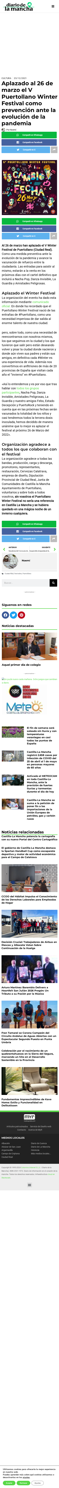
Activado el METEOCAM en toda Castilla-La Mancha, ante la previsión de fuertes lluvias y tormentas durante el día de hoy (42, 784)
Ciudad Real (7, 1157)
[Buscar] (53, 583)
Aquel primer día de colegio (21, 664)
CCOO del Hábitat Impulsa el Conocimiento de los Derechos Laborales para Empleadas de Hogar (29, 899)
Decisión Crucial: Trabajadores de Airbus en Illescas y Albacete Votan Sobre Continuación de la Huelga (29, 945)
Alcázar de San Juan (11, 1147)
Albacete (6, 1143)
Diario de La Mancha (40, 1147)
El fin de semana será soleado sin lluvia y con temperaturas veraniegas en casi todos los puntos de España (42, 735)
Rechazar (23, 1483)
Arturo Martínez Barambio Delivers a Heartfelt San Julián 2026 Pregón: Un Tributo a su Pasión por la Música (25, 990)
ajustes (26, 1477)
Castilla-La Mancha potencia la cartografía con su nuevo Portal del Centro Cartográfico (29, 838)
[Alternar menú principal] (53, 6)
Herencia (35, 1150)
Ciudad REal (9, 574)
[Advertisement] (29, 43)
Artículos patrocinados (17, 1126)
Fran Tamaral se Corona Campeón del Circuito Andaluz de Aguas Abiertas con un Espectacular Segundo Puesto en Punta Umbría (29, 1037)
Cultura (6, 78)
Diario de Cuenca (39, 1143)
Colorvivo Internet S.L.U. (31, 1167)
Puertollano (27, 574)
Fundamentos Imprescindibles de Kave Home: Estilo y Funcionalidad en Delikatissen (26, 1102)
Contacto (21, 1130)
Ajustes (37, 1483)
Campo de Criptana (11, 1153)
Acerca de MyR (35, 1130)
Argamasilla (7, 1150)
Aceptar (9, 1483)
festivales (18, 574)
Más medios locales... (41, 1153)
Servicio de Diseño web (40, 1126)
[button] (29, 1184)
